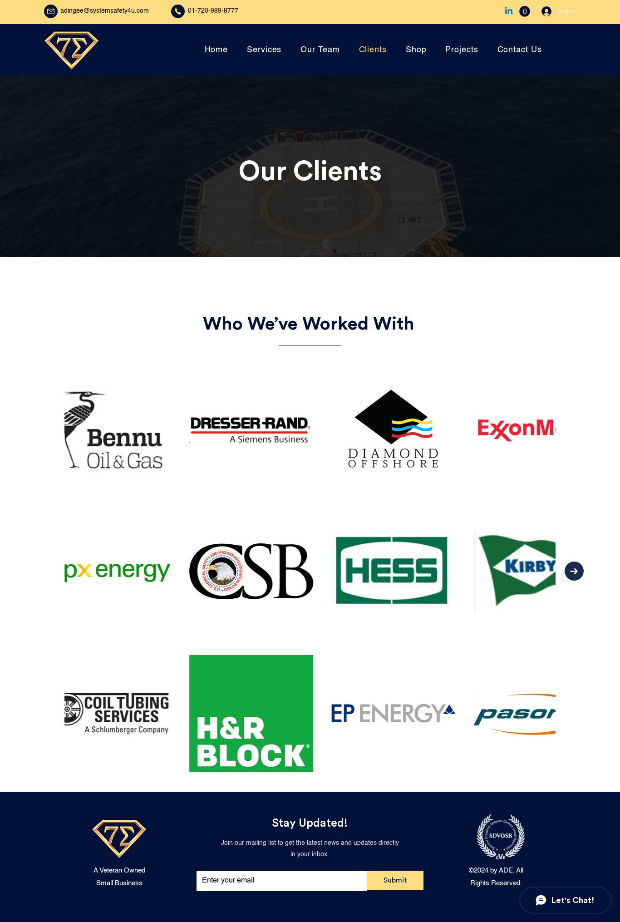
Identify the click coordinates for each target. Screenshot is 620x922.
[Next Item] (574, 571)
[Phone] (178, 11)
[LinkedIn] (508, 11)
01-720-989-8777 (213, 11)
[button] (524, 11)
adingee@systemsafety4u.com (104, 11)
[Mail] (51, 11)
